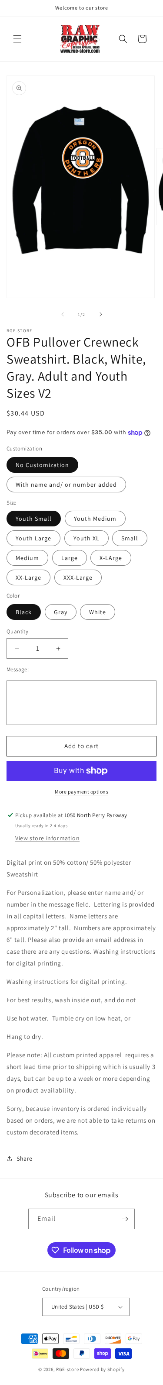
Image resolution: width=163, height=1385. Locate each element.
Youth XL (86, 538)
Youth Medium (95, 518)
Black (24, 612)
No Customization (42, 465)
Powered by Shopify (102, 1369)
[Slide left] (62, 314)
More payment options (81, 791)
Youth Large (33, 538)
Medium (27, 558)
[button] (17, 38)
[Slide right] (100, 314)
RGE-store (67, 1369)
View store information (47, 838)
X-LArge (111, 558)
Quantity (17, 631)
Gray (60, 612)
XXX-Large (78, 577)
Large (69, 558)
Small (129, 538)
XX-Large (28, 577)
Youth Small (34, 518)
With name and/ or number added (66, 484)
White (97, 612)
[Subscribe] (124, 1219)
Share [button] (25, 1158)
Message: (18, 669)
